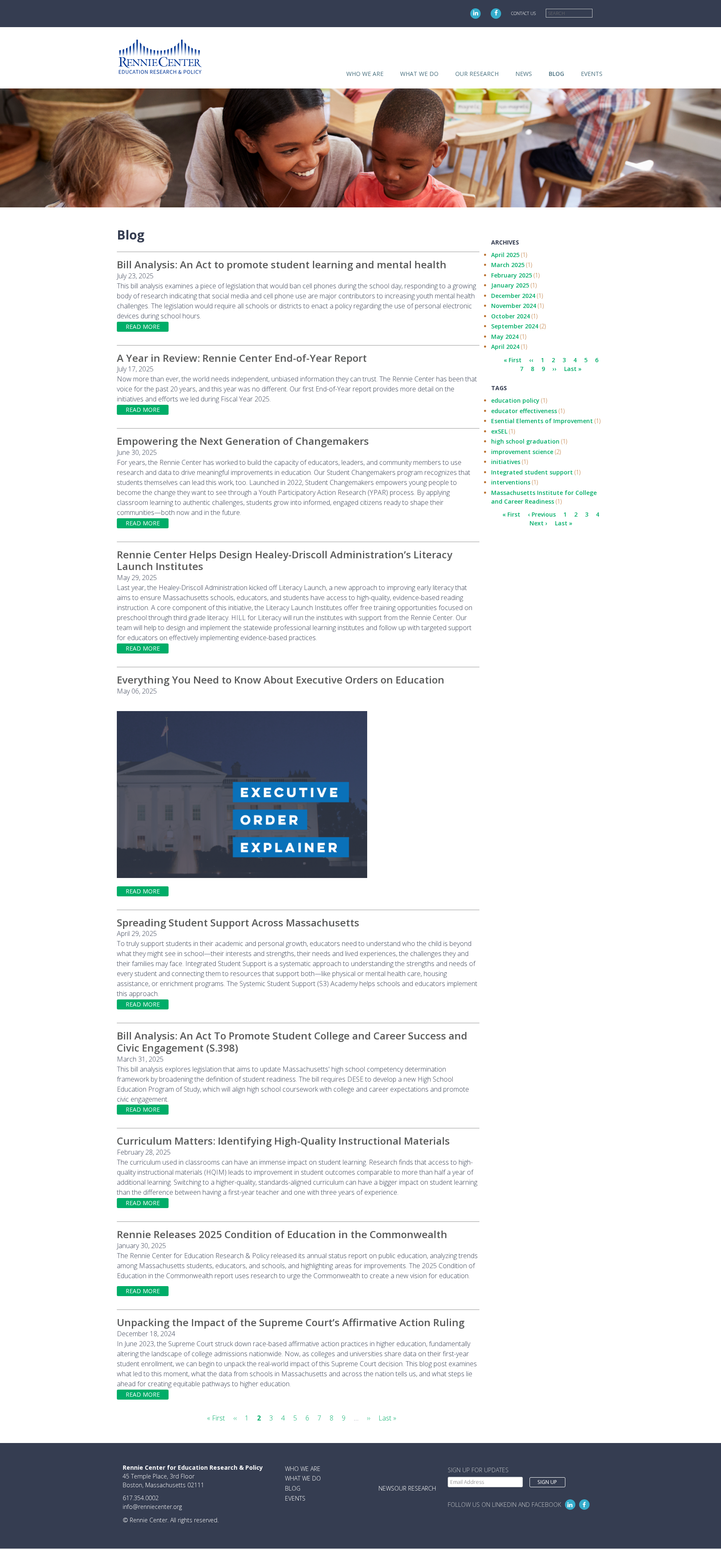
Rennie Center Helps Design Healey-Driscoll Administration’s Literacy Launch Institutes (284, 560)
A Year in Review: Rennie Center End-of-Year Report (242, 358)
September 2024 (514, 326)
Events (592, 74)
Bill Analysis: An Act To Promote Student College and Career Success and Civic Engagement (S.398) (292, 1042)
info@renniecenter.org (152, 1507)
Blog (556, 74)
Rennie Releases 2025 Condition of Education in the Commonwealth (282, 1234)
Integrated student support (532, 472)
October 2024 (510, 316)
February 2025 (511, 275)
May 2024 (505, 337)
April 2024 (505, 347)
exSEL (499, 431)
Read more (143, 326)
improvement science (522, 452)
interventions (510, 482)
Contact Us (523, 13)
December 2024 (513, 296)
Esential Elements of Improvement (542, 421)
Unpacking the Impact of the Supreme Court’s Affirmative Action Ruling (290, 1322)
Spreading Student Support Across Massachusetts (238, 922)
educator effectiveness (524, 411)
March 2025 (507, 265)
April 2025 (505, 255)
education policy (515, 400)
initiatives (505, 462)
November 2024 (513, 306)
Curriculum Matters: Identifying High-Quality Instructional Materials (283, 1141)
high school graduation (525, 441)
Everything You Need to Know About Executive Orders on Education (280, 679)
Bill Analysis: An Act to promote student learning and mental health (281, 264)
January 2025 (510, 285)
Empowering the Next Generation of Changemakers (243, 441)
